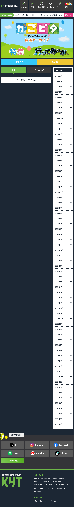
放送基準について (46, 481)
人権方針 (55, 478)
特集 (13, 70)
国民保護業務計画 (38, 491)
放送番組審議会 (57, 481)
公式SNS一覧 (13, 460)
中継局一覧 (37, 481)
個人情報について (63, 485)
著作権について (53, 485)
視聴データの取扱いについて (41, 488)
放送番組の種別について (40, 485)
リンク (46, 501)
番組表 (69, 15)
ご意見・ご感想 (38, 501)
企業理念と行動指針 (46, 478)
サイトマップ (52, 501)
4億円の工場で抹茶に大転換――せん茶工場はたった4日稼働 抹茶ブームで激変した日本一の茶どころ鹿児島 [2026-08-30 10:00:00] (39, 15)
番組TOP (19, 61)
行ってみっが (39, 70)
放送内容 (54, 61)
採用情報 (61, 478)
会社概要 (36, 478)
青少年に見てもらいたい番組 (58, 488)
